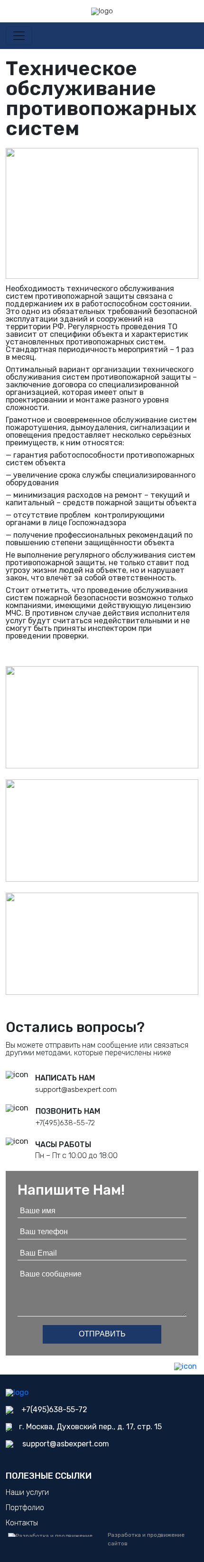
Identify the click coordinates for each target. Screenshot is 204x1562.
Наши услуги (27, 1492)
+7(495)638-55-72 (65, 1123)
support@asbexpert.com (76, 1089)
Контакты (22, 1522)
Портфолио (25, 1507)
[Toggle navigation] (19, 35)
